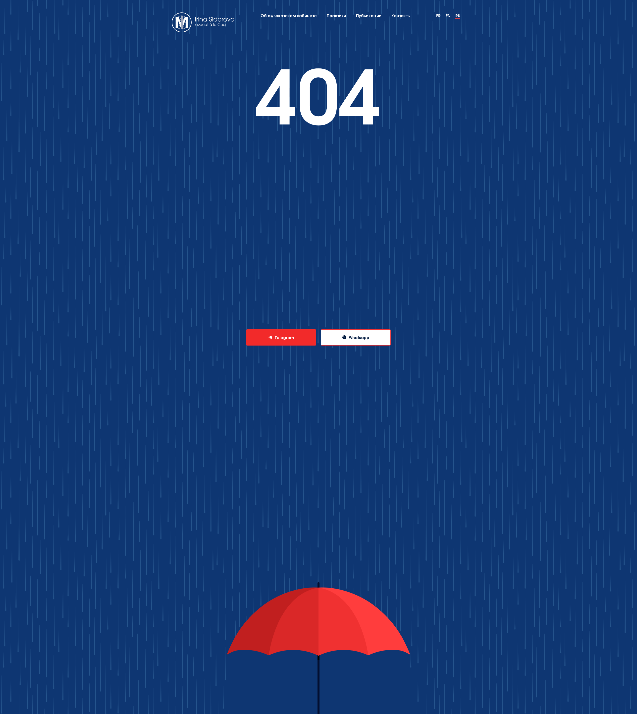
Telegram (284, 337)
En (448, 15)
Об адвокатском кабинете (289, 15)
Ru (457, 15)
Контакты (400, 15)
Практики (336, 15)
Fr (438, 15)
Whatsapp (359, 337)
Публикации (368, 15)
